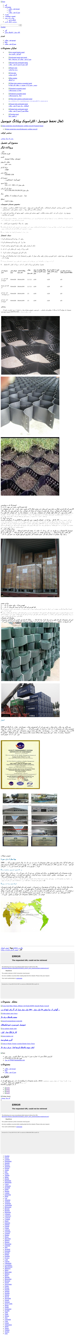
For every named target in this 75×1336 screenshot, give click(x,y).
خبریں (7, 14)
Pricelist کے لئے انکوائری (8, 1084)
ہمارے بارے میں (10, 18)
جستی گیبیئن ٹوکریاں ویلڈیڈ (9, 950)
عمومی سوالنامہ (10, 16)
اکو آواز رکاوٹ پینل (15, 54)
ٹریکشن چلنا (13, 116)
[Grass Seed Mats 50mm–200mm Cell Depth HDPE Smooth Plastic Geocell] (25, 1006)
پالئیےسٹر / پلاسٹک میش (12, 32)
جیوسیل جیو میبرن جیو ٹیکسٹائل (13, 1025)
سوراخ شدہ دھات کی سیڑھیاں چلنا (20, 59)
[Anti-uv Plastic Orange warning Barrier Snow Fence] (18, 1043)
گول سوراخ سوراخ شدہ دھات (18, 64)
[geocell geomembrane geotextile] (11, 1021)
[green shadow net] (7, 1036)
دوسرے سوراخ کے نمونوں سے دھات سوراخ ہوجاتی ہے (28, 100)
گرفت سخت (13, 75)
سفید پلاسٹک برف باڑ (9, 1017)
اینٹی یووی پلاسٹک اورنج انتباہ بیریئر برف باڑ (17, 1047)
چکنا (10, 10)
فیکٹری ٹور (12, 20)
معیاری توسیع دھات (15, 90)
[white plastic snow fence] (9, 1013)
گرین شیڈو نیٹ (6, 1040)
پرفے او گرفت (13, 69)
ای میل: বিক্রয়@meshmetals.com (15, 1060)
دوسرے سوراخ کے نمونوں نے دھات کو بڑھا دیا (23, 85)
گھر (6, 5)
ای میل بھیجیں (5, 1098)
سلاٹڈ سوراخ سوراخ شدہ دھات (18, 111)
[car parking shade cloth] (9, 1028)
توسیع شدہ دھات (14, 9)
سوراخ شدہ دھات (14, 12)
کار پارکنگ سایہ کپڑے (9, 1032)
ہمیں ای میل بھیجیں (7, 138)
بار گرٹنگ (12, 80)
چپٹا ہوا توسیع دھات (15, 95)
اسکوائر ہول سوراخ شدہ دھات (19, 106)
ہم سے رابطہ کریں (11, 22)
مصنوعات (8, 7)
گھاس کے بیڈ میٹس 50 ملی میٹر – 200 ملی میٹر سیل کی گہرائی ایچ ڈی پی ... (30, 1010)
